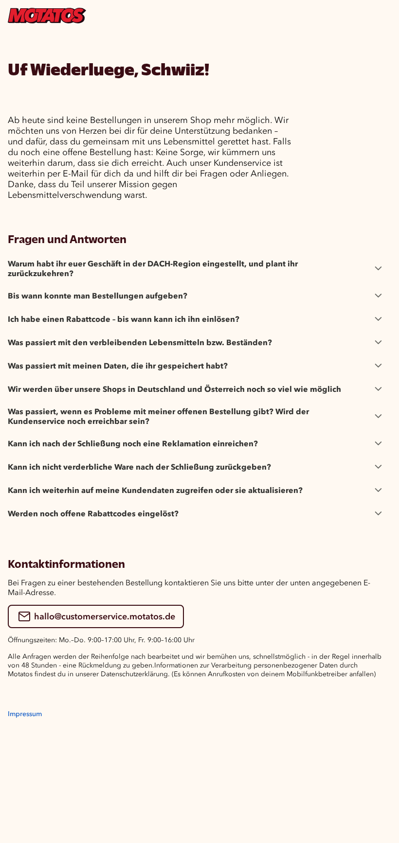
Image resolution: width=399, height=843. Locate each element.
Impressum (25, 714)
